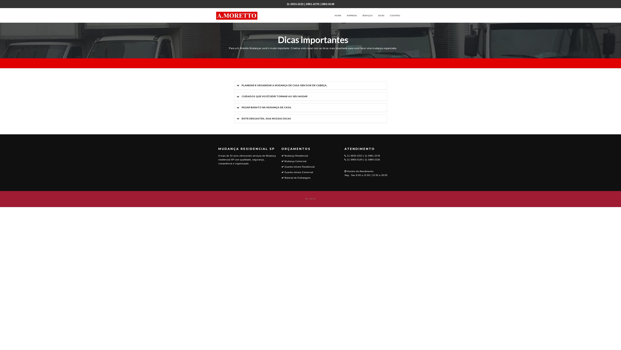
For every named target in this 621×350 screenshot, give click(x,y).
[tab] (310, 85)
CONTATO (395, 15)
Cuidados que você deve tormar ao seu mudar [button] (274, 96)
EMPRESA (352, 15)
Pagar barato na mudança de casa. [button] (267, 107)
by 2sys (310, 199)
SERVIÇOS (367, 15)
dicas (381, 15)
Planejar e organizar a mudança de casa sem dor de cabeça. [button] (284, 85)
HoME (338, 15)
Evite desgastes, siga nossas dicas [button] (266, 118)
